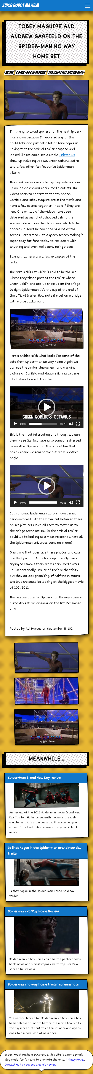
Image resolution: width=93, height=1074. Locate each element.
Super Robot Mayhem (20, 5)
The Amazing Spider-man (66, 73)
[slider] (43, 424)
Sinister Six (67, 155)
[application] (46, 407)
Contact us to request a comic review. (31, 1064)
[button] (46, 407)
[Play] (15, 424)
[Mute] (71, 424)
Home (9, 73)
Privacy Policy (75, 1059)
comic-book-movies (31, 73)
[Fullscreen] (78, 424)
